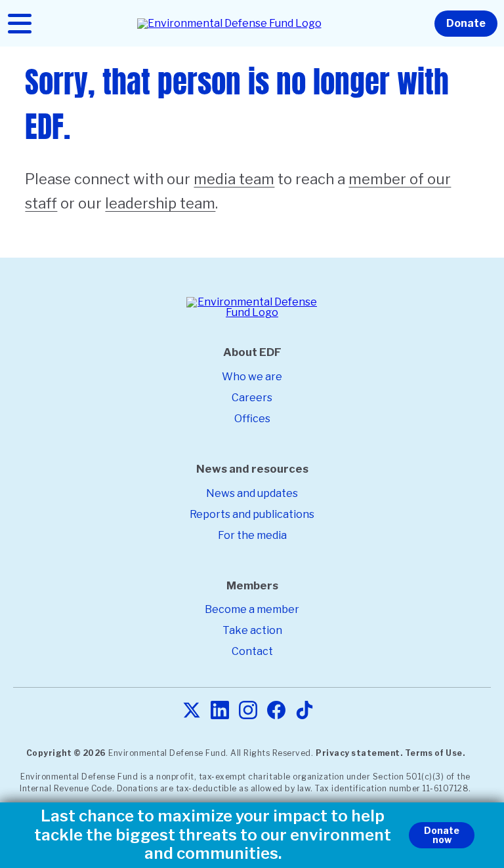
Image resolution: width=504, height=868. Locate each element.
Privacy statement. (359, 753)
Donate (466, 23)
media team (234, 178)
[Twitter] (191, 711)
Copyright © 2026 (66, 753)
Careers (252, 397)
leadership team (160, 203)
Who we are (252, 376)
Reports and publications (252, 514)
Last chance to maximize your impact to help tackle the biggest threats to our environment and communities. (212, 835)
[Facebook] (276, 711)
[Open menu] (20, 23)
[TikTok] (304, 711)
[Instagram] (248, 711)
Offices (252, 418)
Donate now (441, 835)
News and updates (252, 493)
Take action (252, 630)
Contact (252, 651)
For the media (252, 535)
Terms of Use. (435, 753)
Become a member (252, 609)
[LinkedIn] (220, 711)
